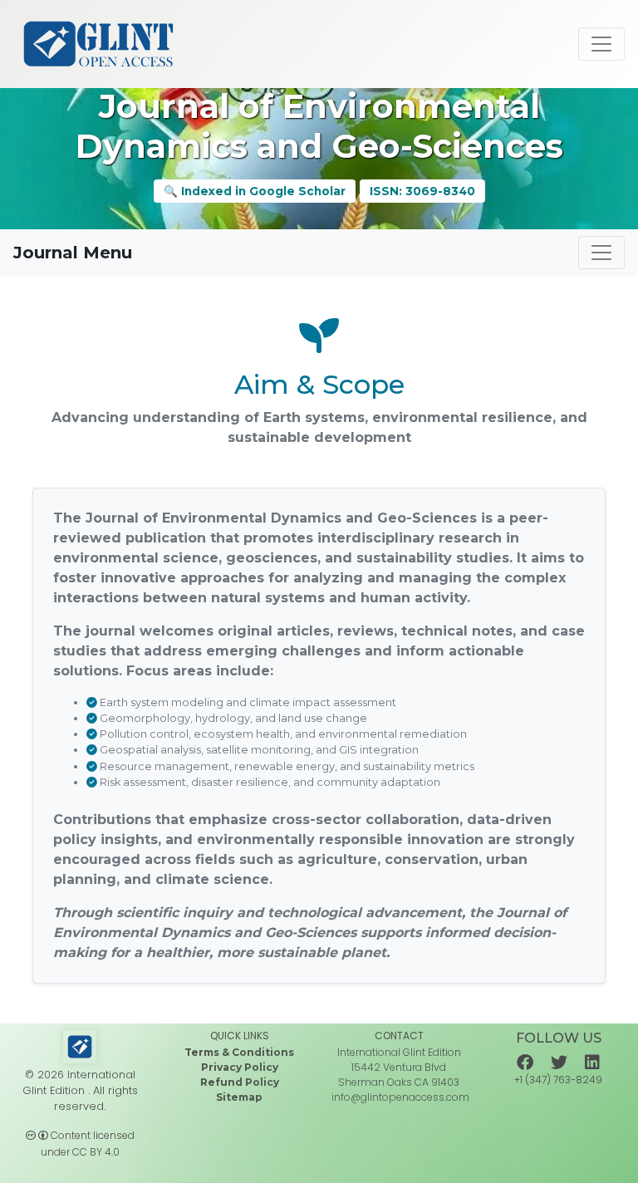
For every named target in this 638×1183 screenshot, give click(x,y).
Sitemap (239, 1097)
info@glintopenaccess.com (400, 1097)
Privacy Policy (239, 1067)
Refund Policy (239, 1082)
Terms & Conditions (239, 1052)
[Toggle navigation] (601, 44)
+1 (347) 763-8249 (558, 1080)
